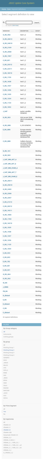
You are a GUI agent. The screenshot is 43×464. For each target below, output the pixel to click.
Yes (4, 411)
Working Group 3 (8, 352)
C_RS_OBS (7, 141)
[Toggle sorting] (33, 31)
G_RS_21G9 (7, 47)
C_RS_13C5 (7, 94)
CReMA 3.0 (7, 425)
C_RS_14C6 (7, 90)
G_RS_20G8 (7, 52)
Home (4, 9)
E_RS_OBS (6, 130)
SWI (4, 375)
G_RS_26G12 (7, 39)
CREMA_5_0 (7, 437)
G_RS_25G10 (7, 185)
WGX (5, 360)
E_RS (5, 300)
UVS (4, 368)
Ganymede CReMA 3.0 (10, 435)
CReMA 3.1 (7, 427)
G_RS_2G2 (6, 278)
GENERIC (6, 358)
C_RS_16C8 (7, 82)
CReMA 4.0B (7, 432)
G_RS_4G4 (6, 274)
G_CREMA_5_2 (8, 453)
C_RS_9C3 (6, 253)
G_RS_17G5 (7, 219)
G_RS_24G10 (7, 43)
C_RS (5, 308)
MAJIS (5, 365)
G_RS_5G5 (6, 155)
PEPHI (5, 398)
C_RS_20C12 (7, 206)
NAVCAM (6, 390)
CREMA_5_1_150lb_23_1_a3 (12, 445)
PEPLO (5, 370)
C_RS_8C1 (6, 60)
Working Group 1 (8, 347)
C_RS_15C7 (7, 86)
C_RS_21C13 (7, 202)
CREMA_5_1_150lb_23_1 (11, 442)
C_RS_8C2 (6, 257)
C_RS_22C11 (7, 69)
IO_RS (5, 283)
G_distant (6, 295)
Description (24, 31)
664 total (15, 25)
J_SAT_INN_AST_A (9, 159)
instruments (7, 334)
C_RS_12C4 (7, 99)
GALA (5, 385)
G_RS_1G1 (6, 151)
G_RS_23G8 (7, 193)
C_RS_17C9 (7, 77)
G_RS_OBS (7, 125)
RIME (5, 373)
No (4, 414)
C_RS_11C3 (7, 103)
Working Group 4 (8, 355)
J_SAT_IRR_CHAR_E (10, 176)
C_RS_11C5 (7, 244)
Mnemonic (6, 31)
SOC (4, 395)
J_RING (5, 287)
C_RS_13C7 (7, 236)
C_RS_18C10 (7, 73)
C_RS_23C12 (7, 64)
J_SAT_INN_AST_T (9, 172)
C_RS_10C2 (7, 107)
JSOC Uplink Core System (21, 3)
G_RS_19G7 (7, 56)
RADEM (5, 388)
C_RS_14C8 (7, 232)
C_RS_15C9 (7, 227)
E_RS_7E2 (6, 261)
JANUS (5, 363)
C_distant (6, 312)
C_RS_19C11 (7, 210)
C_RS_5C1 (6, 270)
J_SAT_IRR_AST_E (9, 164)
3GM (5, 383)
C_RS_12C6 (7, 240)
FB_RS (5, 291)
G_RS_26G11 (7, 181)
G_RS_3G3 (6, 117)
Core (8, 9)
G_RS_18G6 (7, 215)
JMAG (5, 378)
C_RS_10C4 (7, 249)
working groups (8, 337)
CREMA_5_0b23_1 (9, 440)
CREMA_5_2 (7, 450)
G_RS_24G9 (7, 189)
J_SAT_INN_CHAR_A (10, 168)
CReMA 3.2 (7, 430)
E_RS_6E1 (6, 266)
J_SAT (5, 111)
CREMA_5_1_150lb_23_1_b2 (12, 447)
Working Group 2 (8, 350)
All (4, 332)
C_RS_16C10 (7, 223)
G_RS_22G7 (7, 198)
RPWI (5, 380)
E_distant (6, 304)
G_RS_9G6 (6, 35)
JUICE (5, 393)
